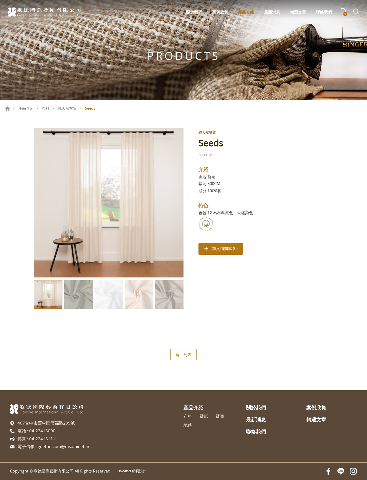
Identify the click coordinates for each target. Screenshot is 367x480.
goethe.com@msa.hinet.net (65, 446)
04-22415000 (42, 431)
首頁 (7, 108)
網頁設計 (139, 471)
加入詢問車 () (224, 248)
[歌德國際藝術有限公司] (44, 12)
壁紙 (203, 416)
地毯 (188, 425)
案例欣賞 (220, 12)
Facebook (328, 471)
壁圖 (219, 416)
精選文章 (298, 12)
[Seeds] (109, 202)
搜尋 (356, 12)
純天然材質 (67, 108)
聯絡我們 (324, 12)
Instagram (353, 471)
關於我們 (194, 12)
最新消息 (272, 12)
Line (341, 471)
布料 (45, 108)
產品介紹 (246, 12)
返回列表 (183, 354)
